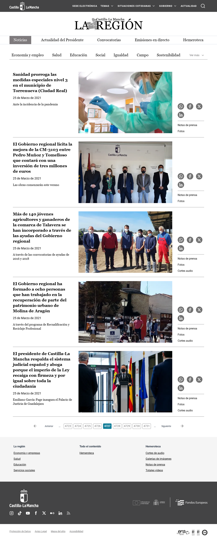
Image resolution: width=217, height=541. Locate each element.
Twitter (44, 513)
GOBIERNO (165, 6)
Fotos (181, 131)
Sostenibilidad (168, 55)
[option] (27, 55)
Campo (143, 55)
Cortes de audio (155, 453)
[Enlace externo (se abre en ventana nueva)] (192, 532)
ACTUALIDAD (189, 6)
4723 (68, 426)
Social (100, 55)
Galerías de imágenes (158, 458)
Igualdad (121, 55)
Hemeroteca (193, 40)
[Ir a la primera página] (38, 426)
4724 (78, 426)
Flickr (52, 513)
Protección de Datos (20, 531)
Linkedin (60, 513)
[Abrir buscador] (203, 6)
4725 (88, 426)
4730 (137, 426)
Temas (105, 6)
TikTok (20, 513)
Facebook (36, 513)
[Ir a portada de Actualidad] (108, 25)
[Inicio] (55, 498)
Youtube (28, 513)
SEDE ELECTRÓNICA (84, 6)
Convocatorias (109, 40)
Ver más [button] (194, 55)
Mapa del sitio (58, 531)
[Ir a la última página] (179, 426)
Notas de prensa (187, 125)
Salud (57, 55)
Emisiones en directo (152, 40)
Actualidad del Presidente (62, 40)
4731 (147, 426)
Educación (78, 55)
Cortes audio (185, 270)
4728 (117, 426)
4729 (127, 426)
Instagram (11, 513)
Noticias (20, 40)
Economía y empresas (27, 453)
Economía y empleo (28, 55)
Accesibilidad (76, 531)
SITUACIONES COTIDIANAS (134, 6)
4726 (97, 426)
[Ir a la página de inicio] (24, 6)
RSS (68, 513)
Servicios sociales (24, 470)
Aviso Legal (41, 531)
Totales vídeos (154, 470)
